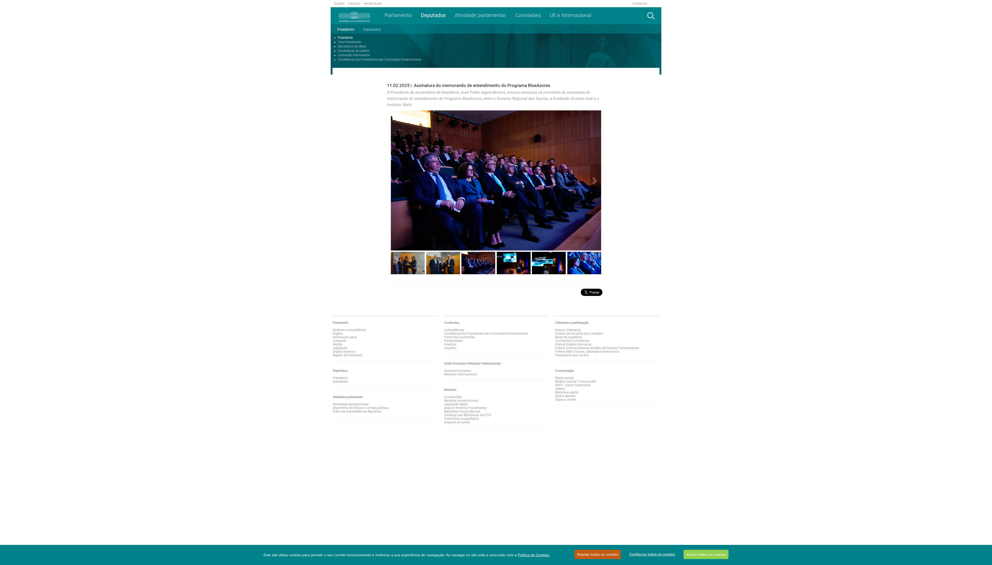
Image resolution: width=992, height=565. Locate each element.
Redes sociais (564, 378)
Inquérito (450, 348)
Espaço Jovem (565, 399)
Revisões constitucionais (461, 400)
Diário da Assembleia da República (357, 411)
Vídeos (560, 389)
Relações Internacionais (460, 374)
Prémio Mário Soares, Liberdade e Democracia (587, 351)
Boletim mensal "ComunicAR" (575, 381)
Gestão (338, 344)
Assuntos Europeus (457, 371)
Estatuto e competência (349, 330)
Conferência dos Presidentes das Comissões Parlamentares (379, 59)
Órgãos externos (344, 351)
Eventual (450, 344)
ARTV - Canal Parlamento (573, 385)
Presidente (345, 37)
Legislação (340, 348)
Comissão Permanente (354, 55)
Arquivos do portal (457, 422)
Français (354, 3)
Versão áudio (372, 3)
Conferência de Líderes (353, 51)
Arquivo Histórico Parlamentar (465, 408)
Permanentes (453, 341)
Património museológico (461, 419)
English (339, 3)
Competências (454, 330)
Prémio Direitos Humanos (573, 344)
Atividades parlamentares (351, 404)
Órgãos (338, 333)
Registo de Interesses (347, 355)
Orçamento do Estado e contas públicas (361, 408)
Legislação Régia (456, 404)
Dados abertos (565, 396)
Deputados (340, 381)
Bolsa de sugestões (568, 337)
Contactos (640, 3)
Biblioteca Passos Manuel (462, 411)
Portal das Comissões (459, 337)
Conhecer (339, 341)
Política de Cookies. (534, 555)
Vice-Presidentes (349, 42)
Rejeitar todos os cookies (597, 554)
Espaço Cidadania (568, 330)
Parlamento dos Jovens (571, 355)
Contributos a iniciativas (572, 341)
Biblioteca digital (566, 392)
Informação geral (345, 337)
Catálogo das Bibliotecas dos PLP (467, 415)
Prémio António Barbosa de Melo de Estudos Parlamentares (597, 348)
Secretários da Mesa (352, 46)
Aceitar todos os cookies (706, 554)
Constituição (453, 397)
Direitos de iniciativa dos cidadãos (579, 333)
